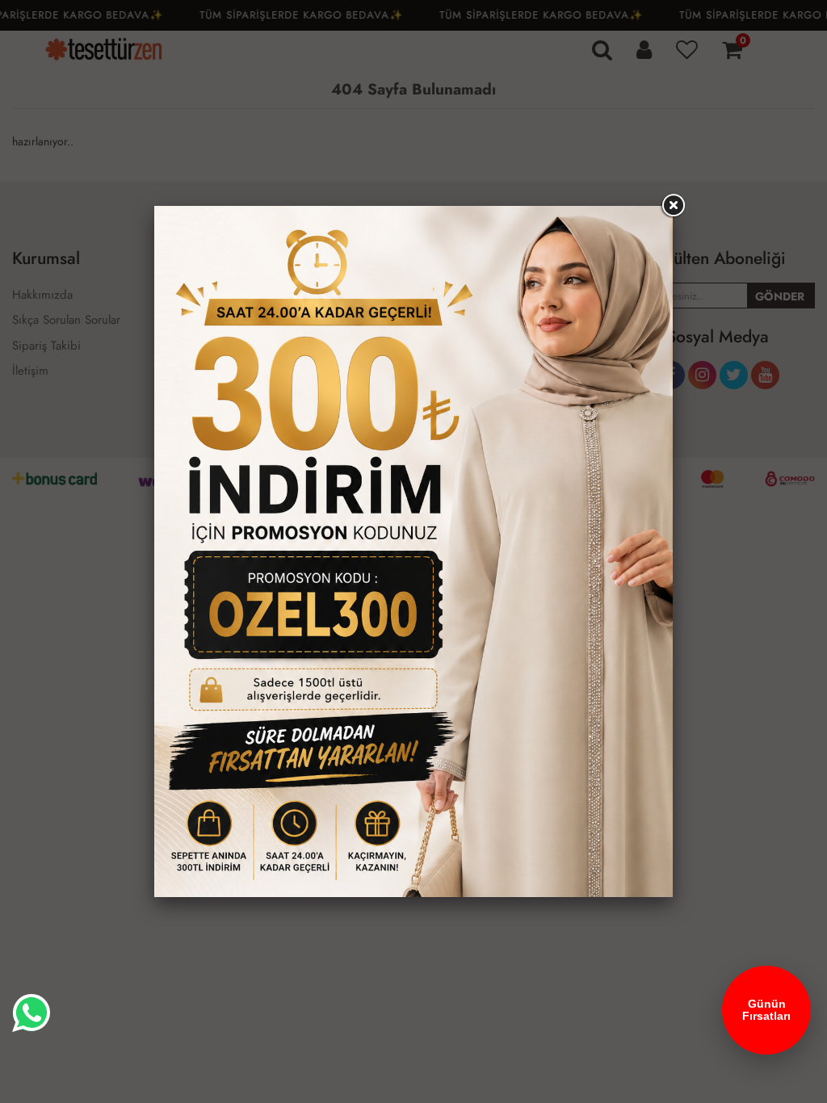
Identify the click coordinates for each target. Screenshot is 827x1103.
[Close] (672, 205)
